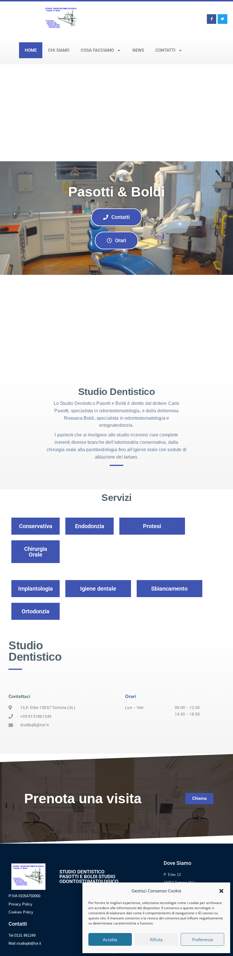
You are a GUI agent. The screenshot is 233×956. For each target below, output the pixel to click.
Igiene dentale (98, 588)
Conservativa (35, 526)
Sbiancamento (169, 588)
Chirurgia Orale (35, 551)
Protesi (152, 526)
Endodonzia (89, 526)
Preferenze (202, 939)
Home (31, 50)
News (138, 50)
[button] (221, 891)
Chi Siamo (58, 50)
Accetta (110, 939)
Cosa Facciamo (97, 50)
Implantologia (35, 588)
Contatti (165, 50)
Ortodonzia (35, 611)
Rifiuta (156, 939)
